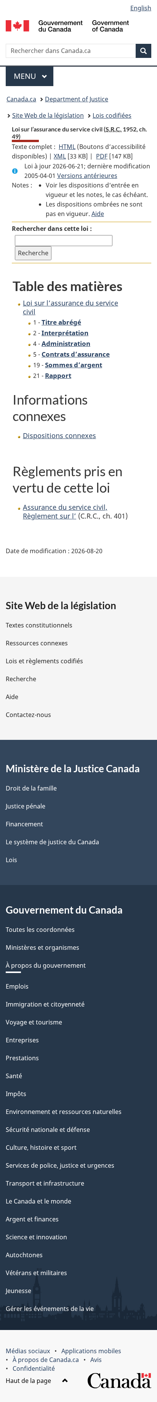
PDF (101, 156)
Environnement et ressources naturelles (64, 1112)
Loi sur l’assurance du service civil (70, 307)
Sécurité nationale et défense (48, 1129)
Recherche (21, 679)
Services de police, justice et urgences (60, 1165)
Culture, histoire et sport (41, 1147)
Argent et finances (32, 1219)
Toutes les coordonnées (40, 929)
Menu (33, 76)
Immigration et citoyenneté (45, 1004)
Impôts (16, 1094)
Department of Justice (76, 99)
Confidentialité (34, 1368)
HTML (67, 146)
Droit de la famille (31, 788)
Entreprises (22, 1040)
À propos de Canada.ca (46, 1360)
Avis (96, 1360)
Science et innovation (36, 1237)
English (140, 8)
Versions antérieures (87, 175)
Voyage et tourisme (34, 1022)
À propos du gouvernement (46, 965)
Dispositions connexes (59, 435)
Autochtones (24, 1255)
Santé (14, 1076)
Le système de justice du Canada (52, 842)
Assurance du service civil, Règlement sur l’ (65, 511)
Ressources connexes (37, 643)
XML (60, 156)
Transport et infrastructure (45, 1183)
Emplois (17, 986)
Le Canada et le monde (38, 1201)
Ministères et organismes (42, 947)
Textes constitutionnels (39, 625)
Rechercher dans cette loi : (52, 228)
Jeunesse (18, 1291)
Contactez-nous (28, 715)
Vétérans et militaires (36, 1273)
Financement (24, 824)
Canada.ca (21, 99)
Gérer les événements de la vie (50, 1308)
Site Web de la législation (48, 115)
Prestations (22, 1058)
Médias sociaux (28, 1351)
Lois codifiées (112, 115)
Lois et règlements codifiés (44, 661)
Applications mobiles (91, 1351)
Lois (11, 860)
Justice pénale (25, 806)
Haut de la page (29, 1380)
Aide (97, 214)
